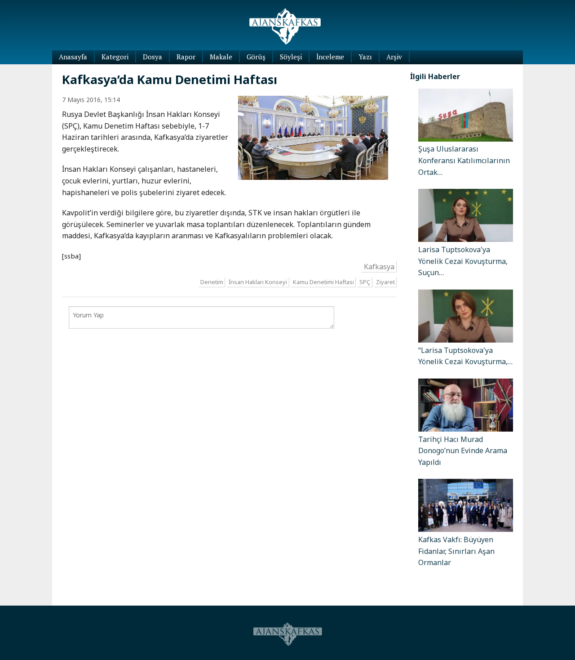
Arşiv (394, 56)
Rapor (186, 56)
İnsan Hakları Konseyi (258, 282)
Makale (221, 56)
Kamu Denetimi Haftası (323, 282)
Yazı (365, 56)
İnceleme (330, 56)
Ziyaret (385, 282)
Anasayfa (73, 56)
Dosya (152, 56)
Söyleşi (291, 56)
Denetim (211, 282)
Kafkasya (379, 267)
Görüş (256, 56)
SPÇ (364, 282)
